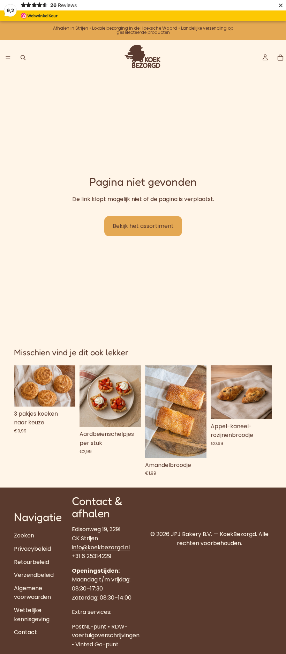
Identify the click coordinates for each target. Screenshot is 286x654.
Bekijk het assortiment (143, 226)
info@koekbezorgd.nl (101, 547)
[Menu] (8, 58)
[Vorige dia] (21, 386)
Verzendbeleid (34, 575)
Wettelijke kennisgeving (32, 614)
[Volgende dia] (67, 386)
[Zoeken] (23, 57)
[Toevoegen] (64, 395)
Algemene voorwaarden (32, 592)
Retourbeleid (31, 562)
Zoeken (24, 536)
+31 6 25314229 (91, 556)
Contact (25, 632)
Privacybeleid (32, 549)
